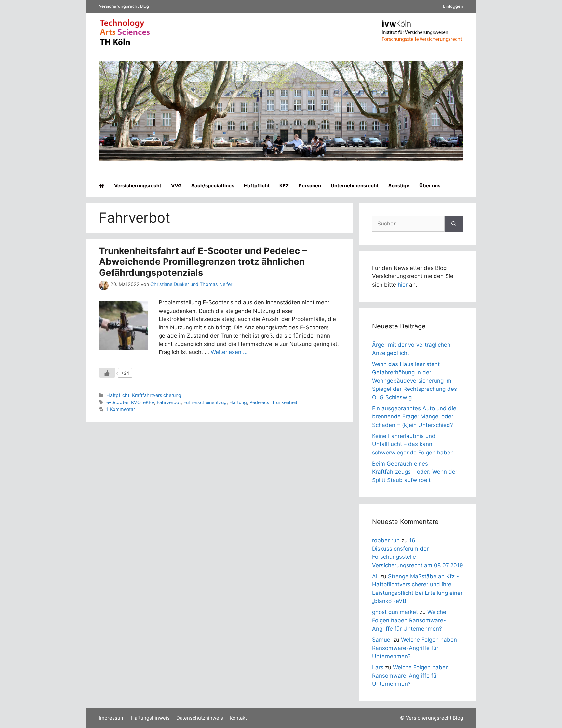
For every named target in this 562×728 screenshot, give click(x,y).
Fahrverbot (169, 402)
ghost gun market (395, 612)
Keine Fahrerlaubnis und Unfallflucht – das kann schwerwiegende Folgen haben (413, 444)
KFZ (284, 186)
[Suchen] (454, 224)
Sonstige (398, 186)
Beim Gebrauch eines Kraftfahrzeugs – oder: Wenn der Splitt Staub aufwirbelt (414, 471)
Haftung (238, 402)
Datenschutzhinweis (199, 718)
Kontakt (238, 718)
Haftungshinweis (150, 718)
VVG (176, 186)
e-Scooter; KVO (123, 402)
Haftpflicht (257, 186)
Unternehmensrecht (355, 186)
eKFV (148, 402)
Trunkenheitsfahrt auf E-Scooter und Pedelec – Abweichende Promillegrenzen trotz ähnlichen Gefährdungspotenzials (203, 261)
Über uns (429, 186)
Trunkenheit (284, 402)
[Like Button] (107, 373)
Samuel (382, 639)
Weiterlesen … (229, 352)
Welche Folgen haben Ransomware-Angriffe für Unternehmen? (409, 620)
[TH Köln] (125, 43)
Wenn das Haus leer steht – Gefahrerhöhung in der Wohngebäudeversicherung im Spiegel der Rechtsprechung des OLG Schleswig (414, 381)
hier (403, 284)
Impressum (112, 718)
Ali (375, 576)
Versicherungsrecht (137, 186)
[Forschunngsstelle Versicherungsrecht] (422, 40)
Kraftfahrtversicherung (156, 395)
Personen (310, 186)
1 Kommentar (120, 409)
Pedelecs (259, 402)
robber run (386, 540)
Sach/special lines (212, 186)
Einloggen (453, 6)
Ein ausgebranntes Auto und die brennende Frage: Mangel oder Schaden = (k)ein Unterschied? (414, 416)
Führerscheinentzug (205, 402)
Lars (377, 667)
